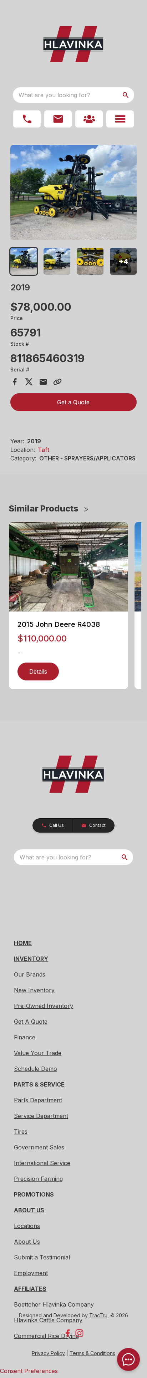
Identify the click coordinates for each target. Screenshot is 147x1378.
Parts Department (38, 1100)
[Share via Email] (43, 382)
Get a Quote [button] (73, 402)
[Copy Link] (57, 382)
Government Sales (39, 1147)
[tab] (23, 261)
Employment (31, 1273)
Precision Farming (38, 1178)
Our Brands (29, 974)
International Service (42, 1163)
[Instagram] (79, 1333)
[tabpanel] (73, 193)
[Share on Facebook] (14, 382)
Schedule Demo (35, 1068)
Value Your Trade (37, 1053)
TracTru (98, 1315)
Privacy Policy (48, 1353)
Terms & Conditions (92, 1353)
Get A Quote (30, 1021)
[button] (27, 119)
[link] (89, 119)
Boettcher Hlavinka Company (54, 1304)
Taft (43, 449)
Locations (27, 1225)
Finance (24, 1037)
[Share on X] (29, 382)
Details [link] (38, 671)
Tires (20, 1131)
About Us (27, 1241)
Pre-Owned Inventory (43, 1005)
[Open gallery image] (73, 192)
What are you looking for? (54, 95)
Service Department (41, 1115)
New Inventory (34, 990)
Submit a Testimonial (42, 1257)
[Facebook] (67, 1333)
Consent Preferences (29, 1370)
